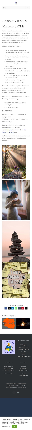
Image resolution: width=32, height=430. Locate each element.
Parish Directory (23, 375)
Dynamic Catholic (8, 366)
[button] (3, 323)
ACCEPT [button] (14, 426)
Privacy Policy (23, 368)
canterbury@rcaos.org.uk (24, 356)
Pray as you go (9, 373)
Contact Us (23, 366)
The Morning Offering (8, 370)
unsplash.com (22, 385)
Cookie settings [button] (6, 426)
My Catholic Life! (8, 368)
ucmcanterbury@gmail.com (9, 130)
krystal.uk (14, 387)
